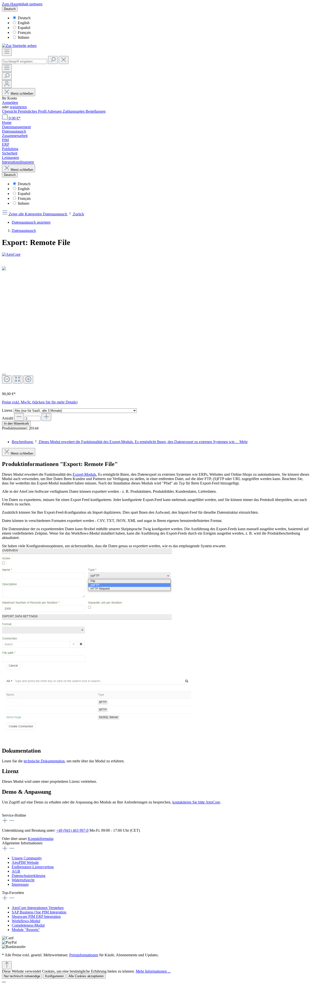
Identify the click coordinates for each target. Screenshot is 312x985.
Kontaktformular (40, 839)
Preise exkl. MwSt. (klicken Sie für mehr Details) (40, 402)
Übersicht (10, 111)
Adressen (55, 111)
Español (24, 28)
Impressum (20, 884)
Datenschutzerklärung (28, 876)
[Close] (4, 374)
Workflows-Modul (26, 921)
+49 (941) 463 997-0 (72, 830)
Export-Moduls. (85, 474)
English (23, 23)
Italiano (23, 37)
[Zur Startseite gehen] (19, 46)
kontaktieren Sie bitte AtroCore (196, 802)
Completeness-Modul (28, 925)
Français (24, 32)
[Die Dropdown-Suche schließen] (63, 60)
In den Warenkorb (16, 423)
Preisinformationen (83, 955)
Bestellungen (96, 111)
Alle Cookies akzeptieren (86, 976)
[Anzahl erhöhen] (46, 417)
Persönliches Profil (32, 111)
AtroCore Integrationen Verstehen (38, 908)
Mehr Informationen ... (153, 971)
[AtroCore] (156, 254)
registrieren (18, 107)
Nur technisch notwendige (22, 976)
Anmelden (10, 102)
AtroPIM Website (25, 862)
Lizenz (7, 410)
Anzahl (7, 418)
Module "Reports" (26, 930)
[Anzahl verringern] (19, 417)
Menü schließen (22, 93)
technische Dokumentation (44, 761)
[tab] (130, 442)
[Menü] (7, 52)
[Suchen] (53, 60)
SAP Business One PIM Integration (39, 912)
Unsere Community (27, 858)
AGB (16, 871)
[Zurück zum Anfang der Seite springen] (7, 965)
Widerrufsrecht (23, 880)
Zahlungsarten (74, 111)
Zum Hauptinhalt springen (22, 4)
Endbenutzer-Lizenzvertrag (33, 867)
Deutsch (24, 18)
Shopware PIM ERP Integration (36, 916)
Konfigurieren (54, 976)
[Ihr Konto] (7, 84)
